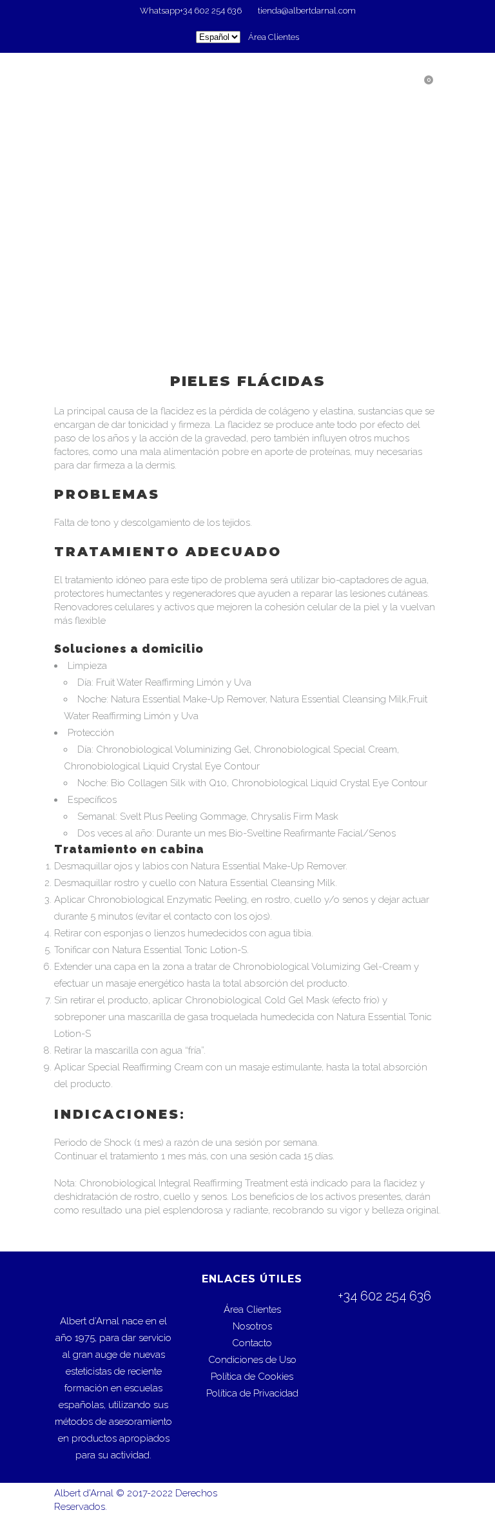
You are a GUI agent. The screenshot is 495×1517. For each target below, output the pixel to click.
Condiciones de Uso (252, 1360)
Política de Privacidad (252, 1393)
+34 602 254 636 (212, 10)
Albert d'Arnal (83, 1493)
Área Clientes (273, 37)
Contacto (252, 1343)
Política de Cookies (252, 1376)
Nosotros (252, 1326)
